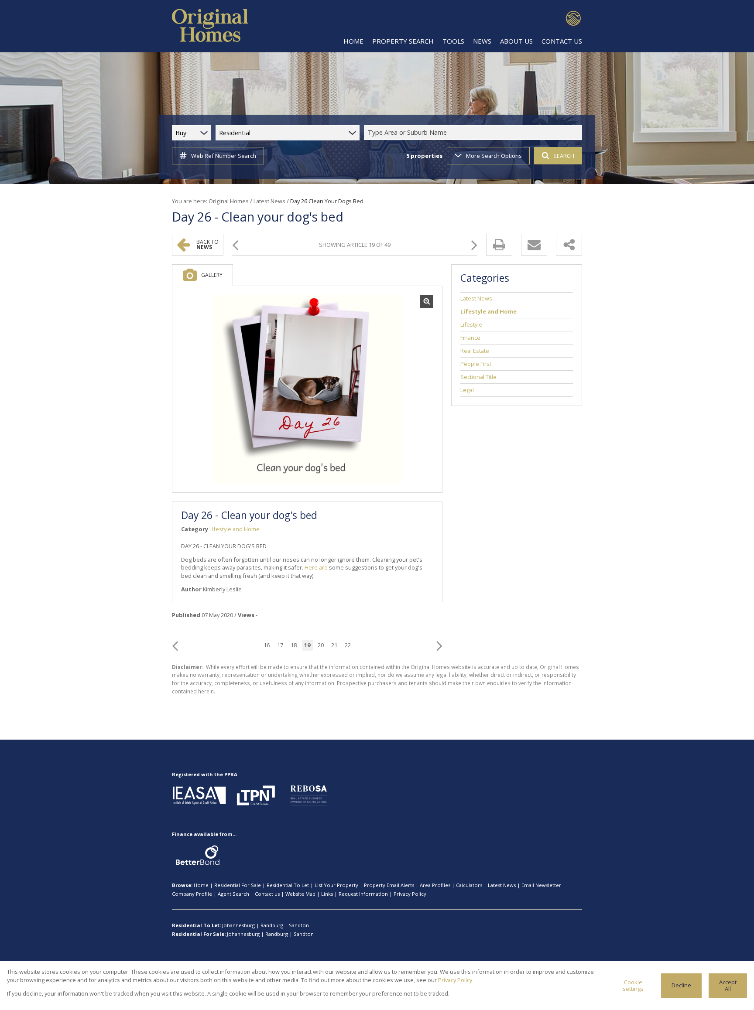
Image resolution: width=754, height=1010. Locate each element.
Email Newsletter (541, 885)
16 (267, 645)
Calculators (469, 885)
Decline (681, 985)
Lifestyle (471, 324)
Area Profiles (435, 885)
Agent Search (233, 894)
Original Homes (229, 201)
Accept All (728, 985)
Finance (470, 337)
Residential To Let (288, 885)
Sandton (299, 925)
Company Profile (192, 894)
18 (294, 645)
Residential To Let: (196, 925)
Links (327, 894)
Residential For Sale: (199, 934)
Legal (467, 390)
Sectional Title (478, 377)
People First (475, 364)
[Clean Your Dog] (307, 389)
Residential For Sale (237, 885)
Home (201, 885)
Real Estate (474, 351)
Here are (316, 567)
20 (321, 645)
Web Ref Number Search (223, 156)
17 (280, 645)
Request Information (363, 894)
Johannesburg (238, 925)
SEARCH (563, 156)
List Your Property (336, 885)
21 (334, 645)
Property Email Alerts (389, 885)
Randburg (271, 925)
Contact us (267, 894)
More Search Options (494, 156)
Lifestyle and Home (234, 529)
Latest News (269, 201)
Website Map (300, 894)
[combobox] (474, 133)
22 (348, 645)
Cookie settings (633, 985)
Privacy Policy (410, 894)
